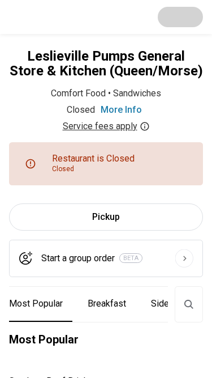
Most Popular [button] (36, 303)
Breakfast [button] (107, 303)
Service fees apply (100, 126)
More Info (121, 109)
